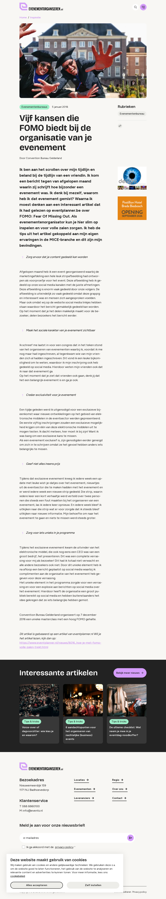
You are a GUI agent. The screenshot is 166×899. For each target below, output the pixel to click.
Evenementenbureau (132, 113)
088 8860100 (31, 806)
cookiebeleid (17, 876)
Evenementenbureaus (34, 106)
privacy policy (64, 847)
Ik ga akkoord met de (49, 847)
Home (23, 17)
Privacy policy (139, 892)
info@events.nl (33, 810)
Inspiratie (35, 17)
